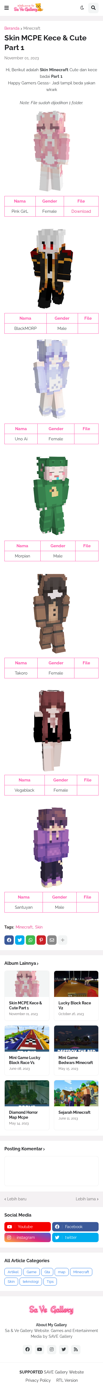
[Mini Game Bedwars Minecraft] (76, 1039)
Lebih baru (16, 1199)
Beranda (12, 28)
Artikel (13, 1272)
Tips (50, 1282)
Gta (47, 1272)
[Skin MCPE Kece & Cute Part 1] (27, 984)
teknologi (31, 1282)
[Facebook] (9, 940)
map (61, 1272)
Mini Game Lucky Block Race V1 (24, 1060)
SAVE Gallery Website (64, 1372)
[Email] (52, 940)
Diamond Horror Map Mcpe (23, 1115)
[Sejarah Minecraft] (76, 1093)
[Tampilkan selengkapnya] (62, 940)
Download (81, 211)
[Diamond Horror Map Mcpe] (27, 1093)
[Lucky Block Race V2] (76, 984)
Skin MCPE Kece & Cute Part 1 (25, 1005)
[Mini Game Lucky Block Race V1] (27, 1039)
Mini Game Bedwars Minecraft (76, 1060)
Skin (39, 927)
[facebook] (27, 1349)
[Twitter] (19, 940)
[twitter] (63, 1349)
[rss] (75, 1349)
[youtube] (39, 1349)
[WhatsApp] (30, 940)
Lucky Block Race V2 (75, 1005)
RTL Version (67, 1380)
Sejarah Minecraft (74, 1112)
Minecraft (31, 28)
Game (32, 1272)
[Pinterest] (41, 940)
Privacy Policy (38, 1380)
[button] (6, 8)
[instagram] (51, 1349)
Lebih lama (86, 1199)
